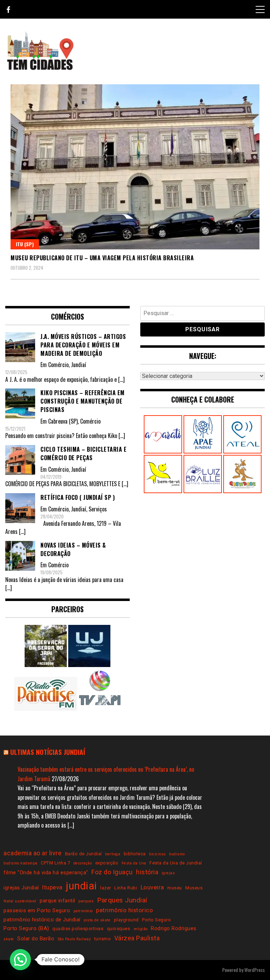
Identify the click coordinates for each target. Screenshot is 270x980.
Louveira (152, 887)
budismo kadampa (21, 863)
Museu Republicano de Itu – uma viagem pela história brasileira (102, 258)
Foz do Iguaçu (112, 872)
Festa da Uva (134, 863)
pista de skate (97, 920)
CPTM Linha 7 (55, 862)
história (147, 872)
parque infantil (57, 900)
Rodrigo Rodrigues (174, 928)
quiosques (118, 928)
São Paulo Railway (74, 939)
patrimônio (83, 911)
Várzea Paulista (137, 938)
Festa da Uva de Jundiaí (175, 862)
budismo (177, 854)
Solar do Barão (35, 938)
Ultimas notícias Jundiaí (47, 752)
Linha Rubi (125, 887)
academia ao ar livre (33, 853)
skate (9, 939)
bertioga (112, 854)
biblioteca (135, 853)
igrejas (168, 873)
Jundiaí (78, 364)
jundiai (81, 886)
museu (174, 887)
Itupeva (52, 887)
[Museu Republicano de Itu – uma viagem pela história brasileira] (135, 166)
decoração (82, 863)
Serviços (98, 509)
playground (126, 919)
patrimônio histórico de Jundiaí (42, 919)
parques (86, 901)
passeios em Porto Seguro (37, 910)
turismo (102, 938)
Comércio (58, 364)
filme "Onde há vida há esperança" (46, 872)
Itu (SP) (25, 244)
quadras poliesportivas (77, 928)
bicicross (157, 854)
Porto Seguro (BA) (26, 928)
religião (141, 929)
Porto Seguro (156, 919)
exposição (106, 862)
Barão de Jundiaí (83, 853)
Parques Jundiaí (122, 900)
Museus (193, 887)
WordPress (254, 969)
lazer (105, 887)
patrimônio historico (124, 910)
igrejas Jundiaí (21, 887)
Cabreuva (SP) (63, 421)
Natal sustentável (20, 901)
